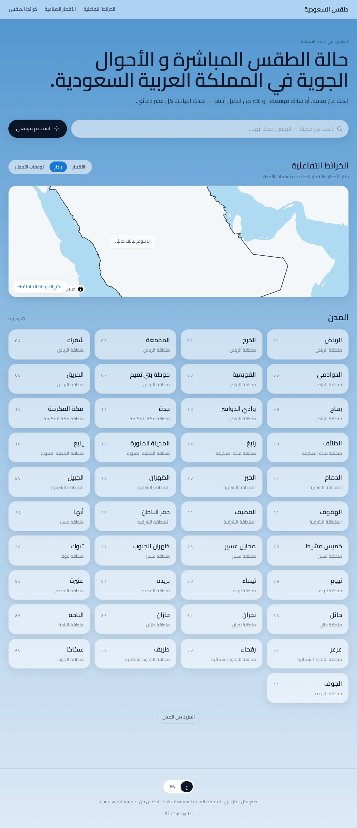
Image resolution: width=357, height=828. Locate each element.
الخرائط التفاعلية (99, 9)
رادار (58, 167)
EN (172, 786)
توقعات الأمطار (29, 167)
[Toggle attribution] (80, 289)
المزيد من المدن (178, 716)
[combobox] (205, 129)
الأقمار (79, 167)
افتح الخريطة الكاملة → (40, 286)
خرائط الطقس (23, 9)
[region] (178, 241)
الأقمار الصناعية (60, 9)
